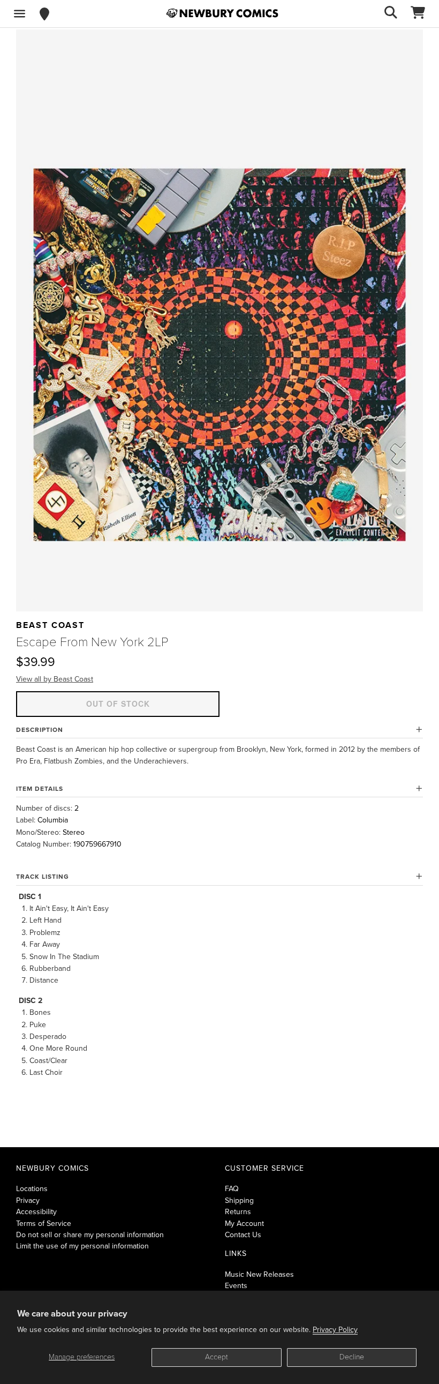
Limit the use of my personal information (82, 1246)
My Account (244, 1223)
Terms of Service (43, 1223)
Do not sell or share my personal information (90, 1234)
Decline (351, 1356)
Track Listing (42, 876)
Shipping (239, 1200)
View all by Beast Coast (54, 679)
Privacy (28, 1200)
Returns (238, 1211)
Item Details (39, 788)
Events (236, 1285)
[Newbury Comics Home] (222, 13)
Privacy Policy (335, 1329)
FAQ (232, 1188)
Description (39, 730)
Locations (32, 1188)
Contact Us (243, 1234)
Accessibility (36, 1211)
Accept (216, 1356)
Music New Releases (259, 1274)
